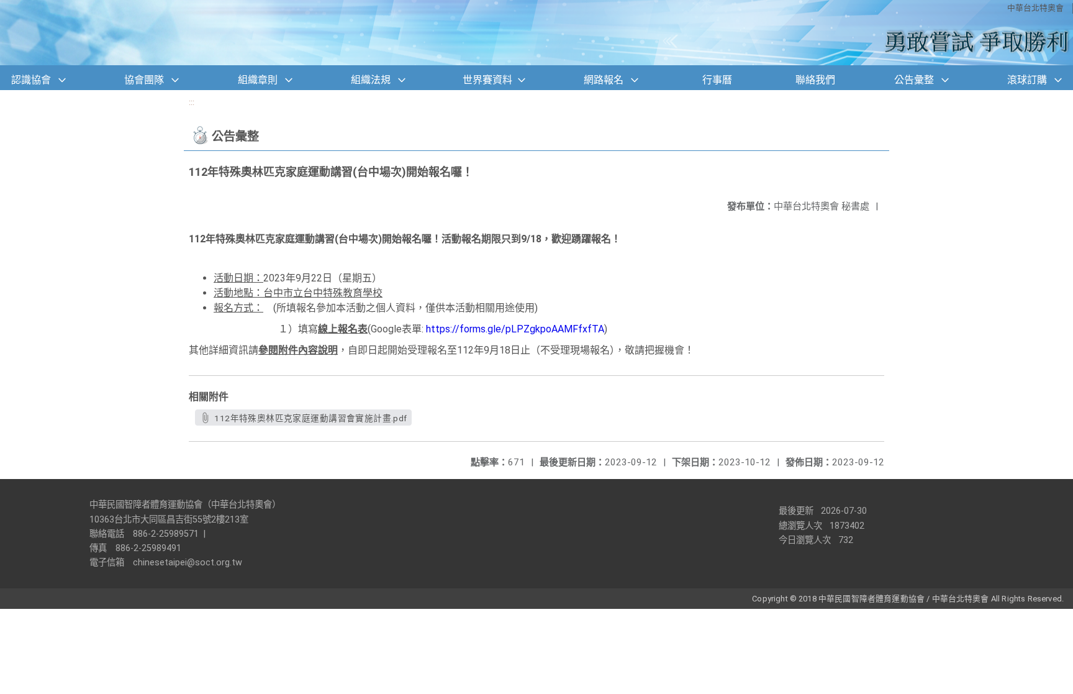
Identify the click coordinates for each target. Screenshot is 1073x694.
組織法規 (371, 80)
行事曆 (717, 80)
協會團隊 (144, 80)
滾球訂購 (1027, 80)
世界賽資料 (487, 80)
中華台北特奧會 (1035, 7)
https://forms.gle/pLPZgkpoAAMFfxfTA (515, 329)
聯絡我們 (815, 80)
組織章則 (258, 80)
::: (191, 102)
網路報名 (603, 80)
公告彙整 (914, 80)
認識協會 (31, 80)
